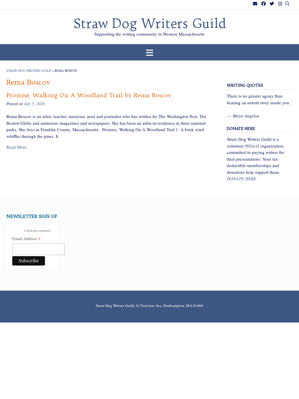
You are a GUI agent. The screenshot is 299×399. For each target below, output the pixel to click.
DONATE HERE (241, 178)
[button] (149, 52)
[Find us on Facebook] (263, 3)
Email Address (26, 239)
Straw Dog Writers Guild (149, 24)
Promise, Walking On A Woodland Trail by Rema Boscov (88, 95)
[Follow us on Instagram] (280, 3)
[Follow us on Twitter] (272, 3)
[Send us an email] (255, 3)
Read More (16, 147)
